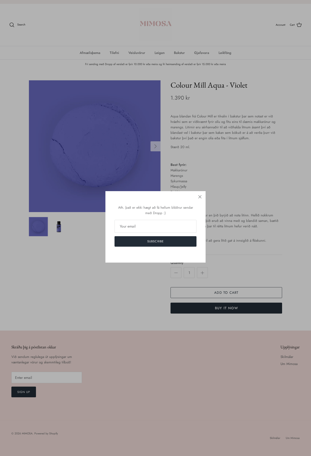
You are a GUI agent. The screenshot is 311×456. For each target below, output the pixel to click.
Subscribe (155, 241)
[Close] (200, 197)
